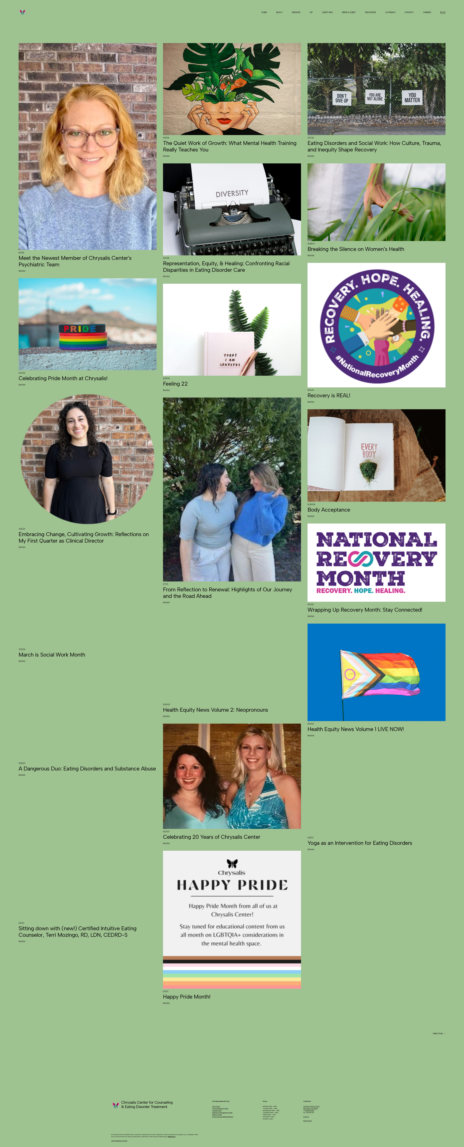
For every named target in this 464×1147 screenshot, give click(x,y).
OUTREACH (390, 12)
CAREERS (427, 12)
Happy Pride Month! (186, 996)
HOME (264, 12)
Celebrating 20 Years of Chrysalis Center (211, 837)
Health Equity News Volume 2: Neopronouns (215, 709)
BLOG (442, 12)
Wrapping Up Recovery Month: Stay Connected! (365, 609)
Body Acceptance (329, 509)
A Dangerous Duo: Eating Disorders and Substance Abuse (87, 768)
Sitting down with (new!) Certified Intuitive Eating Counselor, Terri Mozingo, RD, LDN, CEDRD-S (77, 931)
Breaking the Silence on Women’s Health (356, 249)
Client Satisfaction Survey (119, 1141)
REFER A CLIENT (349, 12)
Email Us (306, 1117)
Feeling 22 (175, 383)
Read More (22, 271)
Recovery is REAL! (329, 395)
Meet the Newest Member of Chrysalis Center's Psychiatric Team (75, 261)
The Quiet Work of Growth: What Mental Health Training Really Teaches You (230, 146)
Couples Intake (216, 1110)
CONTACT (409, 12)
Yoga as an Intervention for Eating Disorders (361, 843)
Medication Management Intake (222, 1112)
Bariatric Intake (217, 1115)
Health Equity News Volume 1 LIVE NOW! (356, 729)
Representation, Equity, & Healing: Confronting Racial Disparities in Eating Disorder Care (226, 266)
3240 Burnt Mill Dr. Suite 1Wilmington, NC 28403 (311, 1107)
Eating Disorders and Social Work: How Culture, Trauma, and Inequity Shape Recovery (374, 146)
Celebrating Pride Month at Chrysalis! (63, 378)
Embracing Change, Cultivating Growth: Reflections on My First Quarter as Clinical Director (84, 537)
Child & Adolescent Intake (220, 1108)
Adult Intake (216, 1106)
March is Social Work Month (52, 654)
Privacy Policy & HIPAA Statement (222, 1117)
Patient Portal (307, 1121)
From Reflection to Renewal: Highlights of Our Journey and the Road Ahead (227, 592)
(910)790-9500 (309, 1110)
